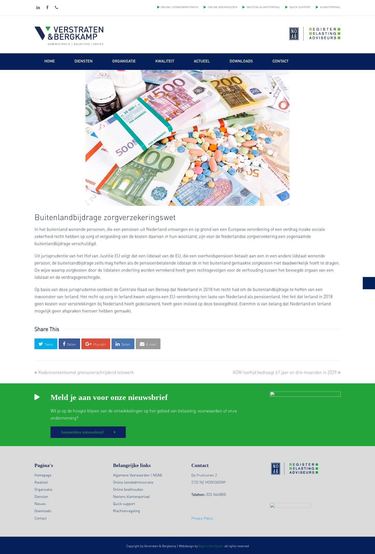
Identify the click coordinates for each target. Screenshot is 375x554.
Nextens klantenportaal (131, 496)
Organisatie (43, 489)
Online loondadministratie (133, 482)
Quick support (124, 503)
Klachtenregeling (126, 510)
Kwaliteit (41, 482)
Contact (40, 518)
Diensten (41, 496)
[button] (45, 343)
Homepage (42, 475)
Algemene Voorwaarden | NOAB (137, 475)
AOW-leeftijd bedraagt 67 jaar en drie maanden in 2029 (285, 372)
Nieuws (40, 503)
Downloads (43, 510)
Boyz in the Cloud (210, 546)
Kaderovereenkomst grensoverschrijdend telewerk (86, 372)
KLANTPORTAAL (330, 7)
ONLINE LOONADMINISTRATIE (179, 7)
